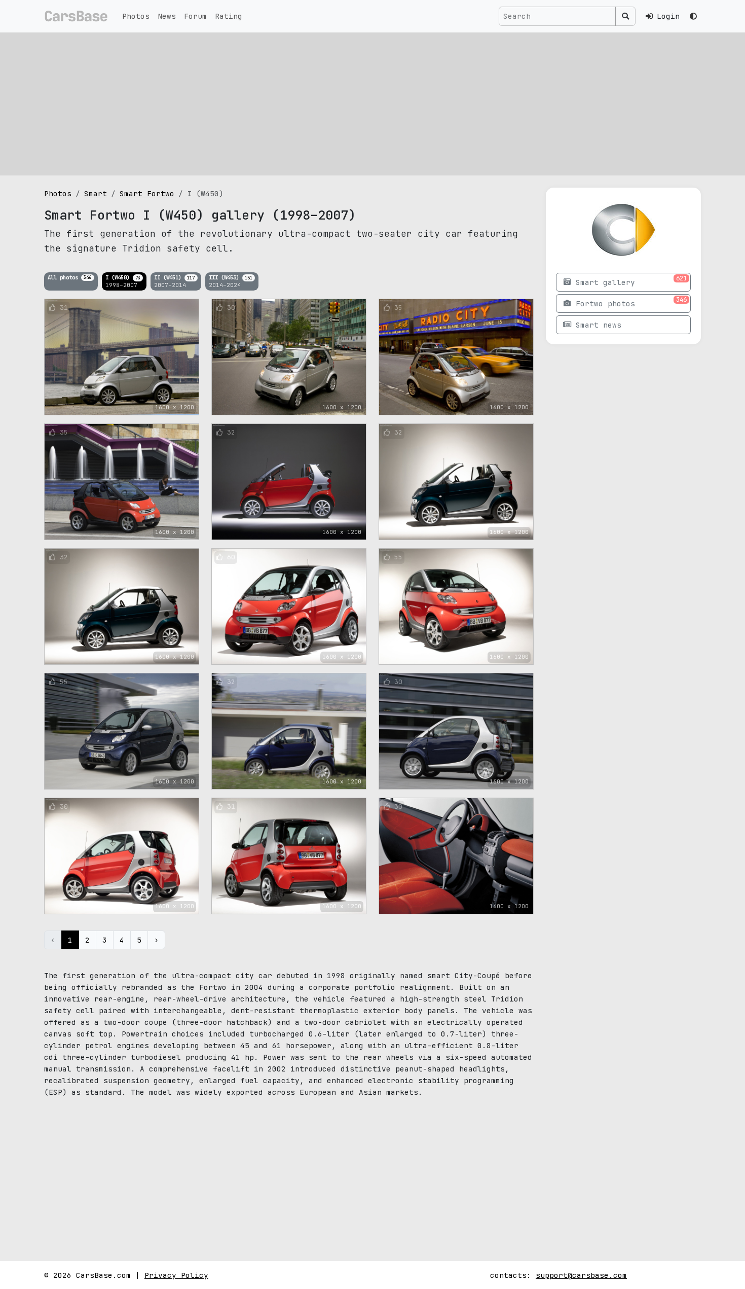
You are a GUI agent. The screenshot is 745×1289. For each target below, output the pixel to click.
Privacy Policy (176, 1275)
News (167, 16)
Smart (95, 193)
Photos (136, 16)
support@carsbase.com (581, 1275)
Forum (195, 16)
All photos (69, 276)
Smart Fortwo (147, 193)
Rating (228, 16)
